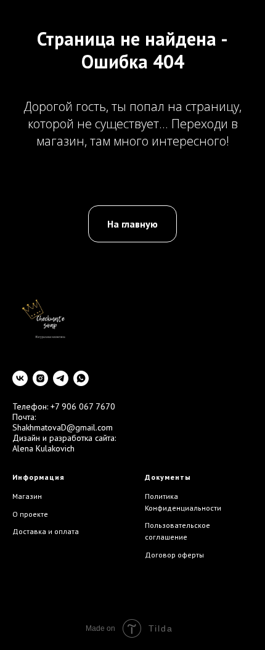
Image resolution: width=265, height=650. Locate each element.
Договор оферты (174, 554)
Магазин (27, 496)
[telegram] (60, 378)
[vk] (20, 378)
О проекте (30, 514)
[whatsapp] (81, 378)
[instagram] (40, 378)
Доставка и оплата (45, 531)
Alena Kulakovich (43, 448)
